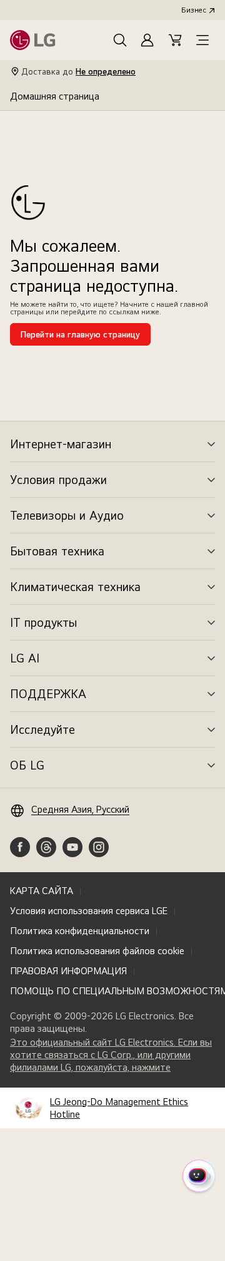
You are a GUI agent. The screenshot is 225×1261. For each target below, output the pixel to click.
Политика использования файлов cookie (97, 951)
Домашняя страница (54, 96)
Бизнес (193, 10)
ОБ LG (27, 765)
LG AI (24, 658)
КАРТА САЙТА (41, 891)
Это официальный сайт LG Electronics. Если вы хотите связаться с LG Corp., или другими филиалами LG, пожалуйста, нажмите (111, 1055)
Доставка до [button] (78, 71)
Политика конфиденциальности (79, 931)
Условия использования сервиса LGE (89, 911)
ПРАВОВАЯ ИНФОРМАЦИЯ (68, 971)
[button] (120, 40)
